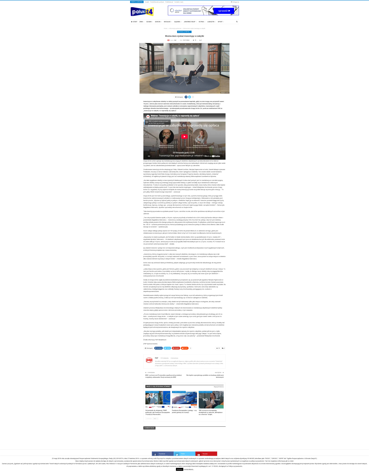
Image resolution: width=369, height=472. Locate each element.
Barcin (157, 22)
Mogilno (167, 22)
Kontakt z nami (179, 2)
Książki (147, 2)
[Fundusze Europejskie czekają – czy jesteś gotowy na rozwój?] (184, 399)
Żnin (141, 22)
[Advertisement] (184, 443)
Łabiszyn (210, 22)
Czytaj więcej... (189, 469)
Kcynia (201, 22)
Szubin (149, 22)
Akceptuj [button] (179, 469)
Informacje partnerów (185, 32)
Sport (220, 22)
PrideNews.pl (169, 2)
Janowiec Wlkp (189, 22)
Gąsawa (177, 22)
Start (135, 22)
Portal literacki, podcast (157, 2)
